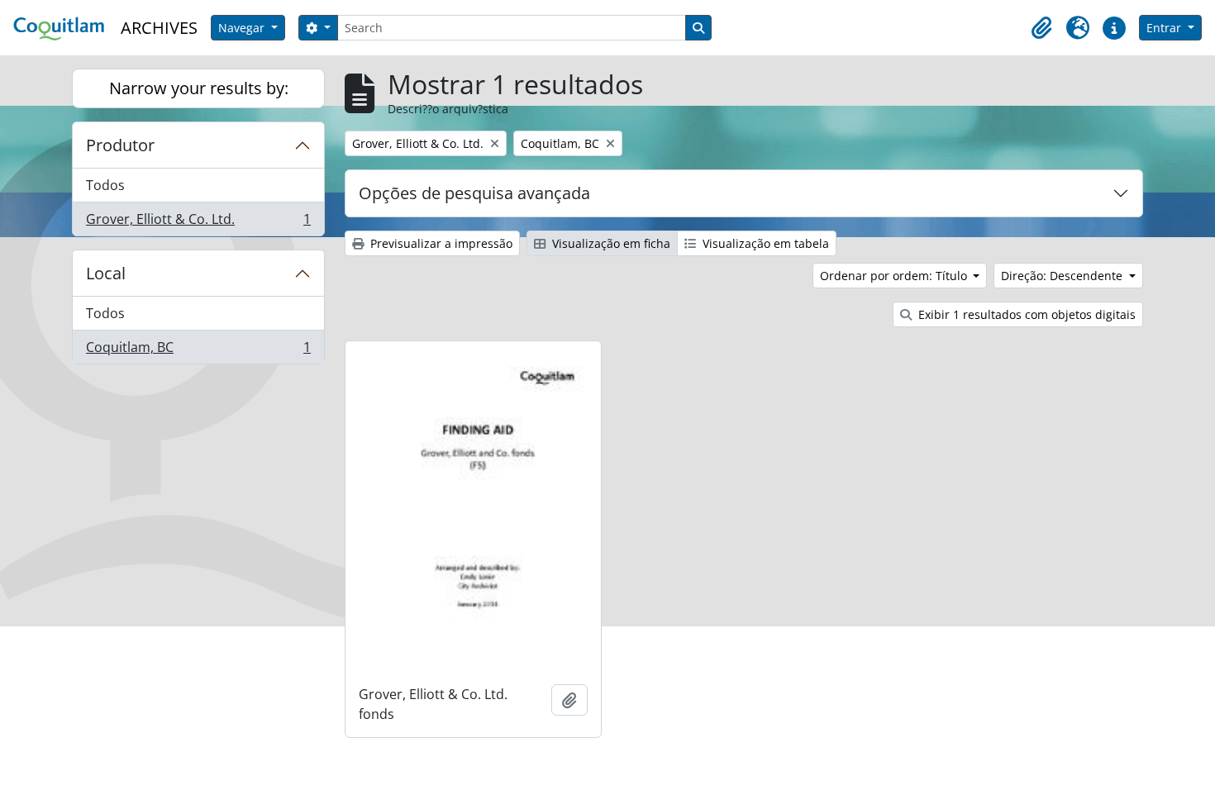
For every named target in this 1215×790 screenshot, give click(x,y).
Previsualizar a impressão (439, 243)
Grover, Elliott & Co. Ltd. (198, 223)
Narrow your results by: (198, 88)
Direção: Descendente (1063, 275)
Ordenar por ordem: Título (895, 275)
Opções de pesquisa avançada (474, 193)
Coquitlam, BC (198, 351)
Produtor (120, 145)
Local (106, 273)
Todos (105, 185)
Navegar (243, 28)
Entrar (1165, 28)
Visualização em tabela (764, 243)
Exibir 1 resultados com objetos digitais (1025, 314)
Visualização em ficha (609, 243)
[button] (1041, 28)
